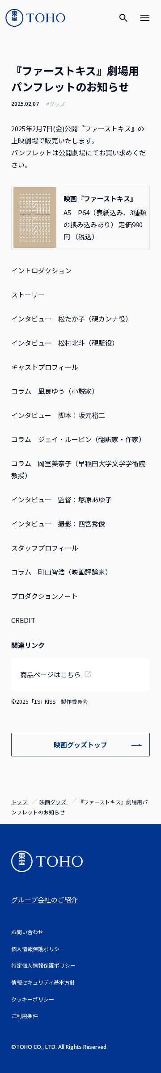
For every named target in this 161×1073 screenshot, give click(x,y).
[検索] (123, 18)
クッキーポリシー (32, 999)
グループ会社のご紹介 (44, 899)
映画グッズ (53, 802)
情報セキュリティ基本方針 (43, 982)
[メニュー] (145, 18)
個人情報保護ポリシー (38, 948)
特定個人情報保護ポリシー (43, 965)
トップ (20, 802)
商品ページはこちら (50, 674)
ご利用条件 (24, 1015)
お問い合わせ (27, 931)
